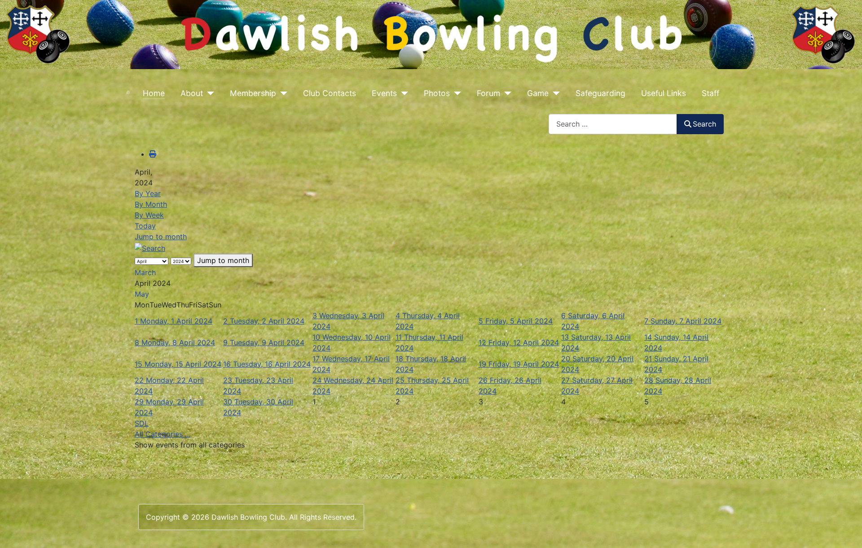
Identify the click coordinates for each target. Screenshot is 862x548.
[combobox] (613, 124)
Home (154, 93)
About (191, 93)
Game (538, 93)
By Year (148, 193)
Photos (437, 93)
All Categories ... (162, 434)
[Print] (152, 153)
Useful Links (663, 93)
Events (384, 93)
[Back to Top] (846, 531)
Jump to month (161, 236)
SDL (142, 423)
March (145, 272)
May (142, 293)
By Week (149, 214)
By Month (151, 204)
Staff (710, 93)
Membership (253, 93)
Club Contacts (329, 93)
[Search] (150, 247)
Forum (488, 93)
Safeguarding (600, 93)
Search (704, 123)
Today (145, 225)
